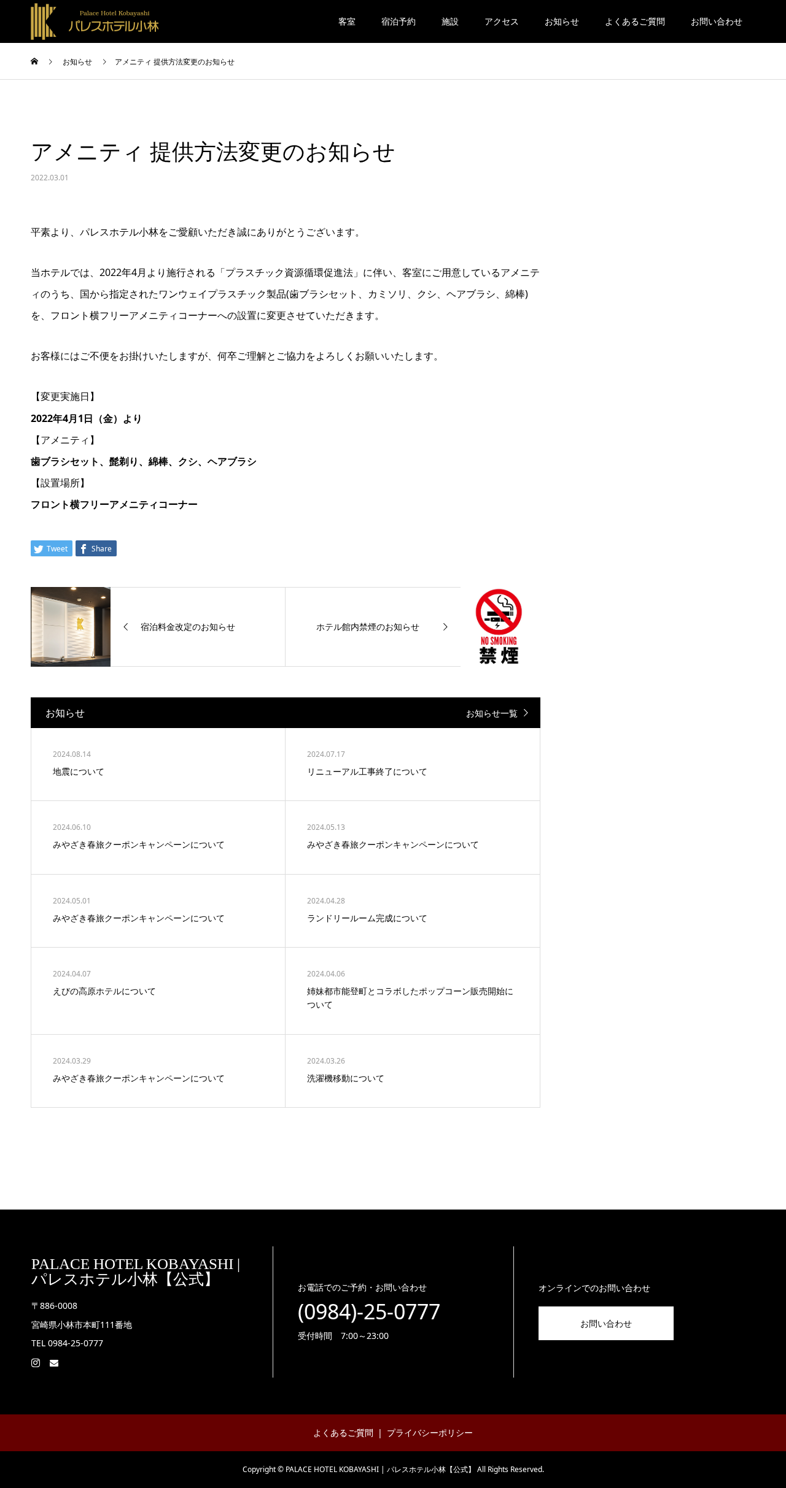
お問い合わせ (716, 21)
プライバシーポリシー (430, 1432)
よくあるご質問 (635, 21)
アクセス (501, 21)
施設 (450, 21)
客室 (347, 21)
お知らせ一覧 (492, 713)
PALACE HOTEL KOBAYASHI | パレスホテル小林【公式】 (135, 1271)
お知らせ (562, 21)
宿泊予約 (398, 21)
